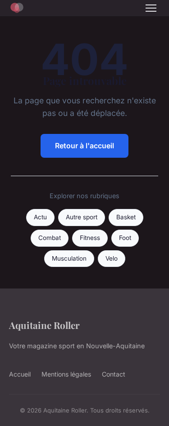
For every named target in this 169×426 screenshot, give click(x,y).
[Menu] (151, 8)
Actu (40, 217)
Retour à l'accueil (84, 145)
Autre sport (81, 217)
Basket (126, 217)
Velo (111, 258)
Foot (125, 237)
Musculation (69, 258)
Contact (113, 374)
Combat (49, 237)
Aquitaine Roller (44, 325)
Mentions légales (66, 374)
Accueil (20, 374)
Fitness (90, 237)
